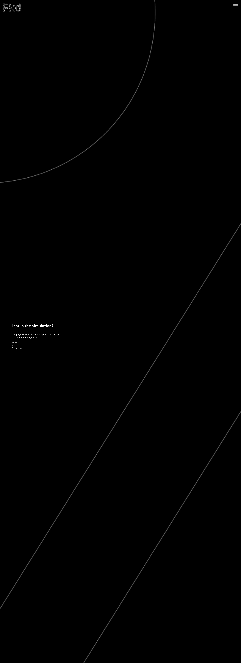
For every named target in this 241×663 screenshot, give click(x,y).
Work (14, 345)
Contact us (17, 348)
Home (14, 342)
